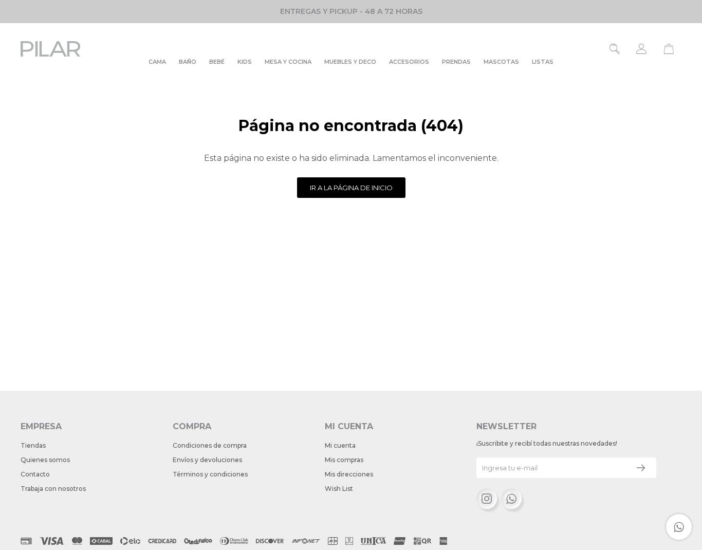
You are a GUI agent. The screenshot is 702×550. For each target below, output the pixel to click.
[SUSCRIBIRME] (640, 467)
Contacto (35, 474)
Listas (542, 61)
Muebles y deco (350, 61)
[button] (615, 49)
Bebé (217, 61)
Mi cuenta (340, 445)
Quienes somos (45, 460)
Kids (244, 61)
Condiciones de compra (210, 445)
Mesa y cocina (288, 61)
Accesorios (409, 61)
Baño (187, 61)
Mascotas (501, 61)
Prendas (456, 61)
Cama (157, 61)
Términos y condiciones (210, 474)
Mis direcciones (349, 474)
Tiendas (33, 445)
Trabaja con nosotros (53, 488)
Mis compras (344, 460)
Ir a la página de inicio (351, 188)
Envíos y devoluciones (207, 460)
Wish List (339, 488)
